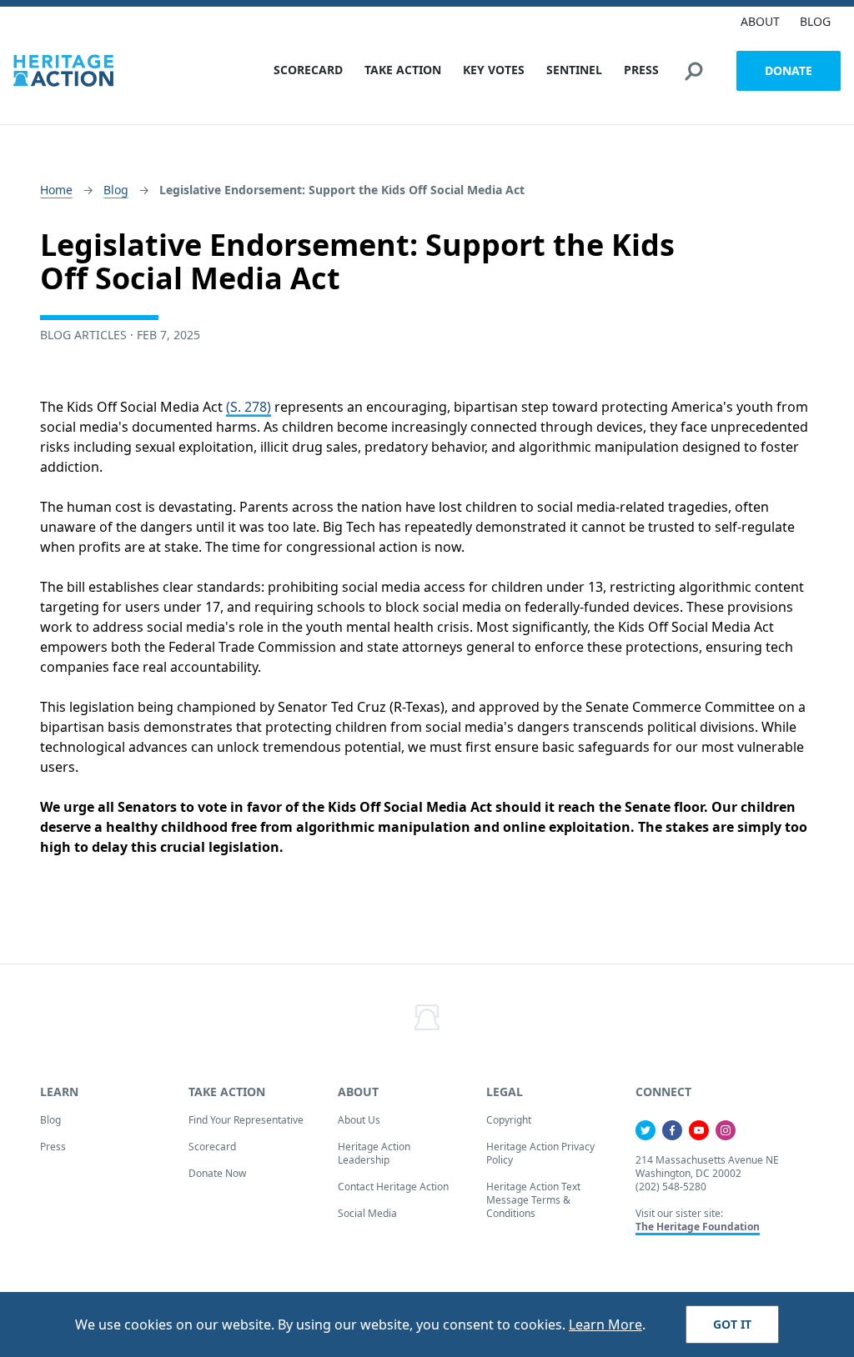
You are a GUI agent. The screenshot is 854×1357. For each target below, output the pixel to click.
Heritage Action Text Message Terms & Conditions (533, 1199)
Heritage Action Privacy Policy (540, 1153)
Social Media (367, 1213)
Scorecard (212, 1146)
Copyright (508, 1120)
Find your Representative (246, 1120)
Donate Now (217, 1173)
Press (53, 1146)
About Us (359, 1120)
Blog (115, 190)
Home (56, 190)
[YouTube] (699, 1130)
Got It (732, 1324)
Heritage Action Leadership (374, 1153)
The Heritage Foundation (697, 1226)
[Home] (63, 70)
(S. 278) (248, 407)
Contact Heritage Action (393, 1186)
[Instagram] (726, 1130)
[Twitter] (645, 1130)
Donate (788, 70)
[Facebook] (672, 1130)
